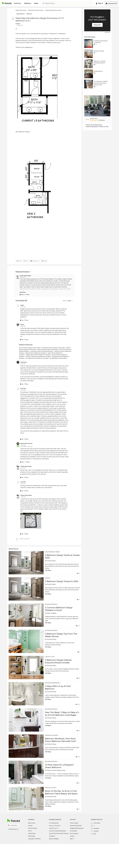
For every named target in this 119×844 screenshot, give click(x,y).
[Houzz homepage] (6, 3)
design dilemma (98, 71)
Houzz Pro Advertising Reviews (57, 831)
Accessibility (73, 831)
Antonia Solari (51, 561)
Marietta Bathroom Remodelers (58, 358)
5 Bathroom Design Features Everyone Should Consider (58, 661)
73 (79, 783)
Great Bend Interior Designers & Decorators (53, 348)
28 (79, 678)
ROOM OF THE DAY (50, 787)
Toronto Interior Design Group (56, 770)
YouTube (96, 831)
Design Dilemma (20, 13)
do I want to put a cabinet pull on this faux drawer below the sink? (101, 83)
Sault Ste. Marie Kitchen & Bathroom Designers (38, 356)
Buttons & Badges (54, 838)
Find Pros (17, 3)
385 (79, 757)
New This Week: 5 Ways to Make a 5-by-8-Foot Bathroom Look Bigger (62, 713)
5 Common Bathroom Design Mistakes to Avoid (58, 608)
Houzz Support (74, 833)
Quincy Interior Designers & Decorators (30, 348)
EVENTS (47, 578)
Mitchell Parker (51, 639)
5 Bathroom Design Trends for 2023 (61, 581)
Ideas (36, 3)
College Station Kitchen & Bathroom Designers (38, 354)
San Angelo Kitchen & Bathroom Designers (37, 358)
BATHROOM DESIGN (51, 604)
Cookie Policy (31, 833)
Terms (30, 831)
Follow (45, 261)
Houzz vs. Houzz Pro (54, 825)
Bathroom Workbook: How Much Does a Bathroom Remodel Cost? (60, 739)
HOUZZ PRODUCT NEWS (52, 552)
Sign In (72, 838)
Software (27, 3)
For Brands (52, 836)
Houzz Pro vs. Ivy (53, 828)
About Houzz (31, 823)
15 (79, 573)
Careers (30, 825)
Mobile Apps (31, 836)
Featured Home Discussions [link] (36, 10)
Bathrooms (29, 13)
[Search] (43, 3)
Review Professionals (76, 825)
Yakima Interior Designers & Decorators (48, 349)
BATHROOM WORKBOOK (52, 683)
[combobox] (67, 3)
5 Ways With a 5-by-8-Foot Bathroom (58, 687)
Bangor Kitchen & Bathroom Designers (36, 353)
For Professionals (53, 823)
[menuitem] (18, 3)
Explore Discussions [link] (21, 10)
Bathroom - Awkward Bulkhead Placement (99, 62)
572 (79, 626)
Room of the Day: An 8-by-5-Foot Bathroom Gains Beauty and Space (61, 792)
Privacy (30, 828)
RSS (95, 834)
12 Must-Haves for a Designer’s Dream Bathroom (59, 766)
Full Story (48, 570)
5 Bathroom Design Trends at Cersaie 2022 (62, 556)
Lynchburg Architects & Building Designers (41, 351)
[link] (23, 292)
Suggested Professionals (77, 828)
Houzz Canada (74, 823)
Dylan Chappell (51, 613)
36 (79, 730)
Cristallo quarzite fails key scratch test (101, 41)
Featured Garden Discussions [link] (53, 10)
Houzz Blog (97, 823)
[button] (46, 285)
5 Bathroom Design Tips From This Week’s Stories (61, 635)
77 (79, 809)
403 (79, 704)
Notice (35, 828)
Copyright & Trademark (34, 838)
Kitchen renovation (99, 51)
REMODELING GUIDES (51, 735)
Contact (72, 836)
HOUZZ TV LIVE (49, 656)
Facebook (96, 828)
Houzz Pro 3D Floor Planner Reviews (59, 833)
